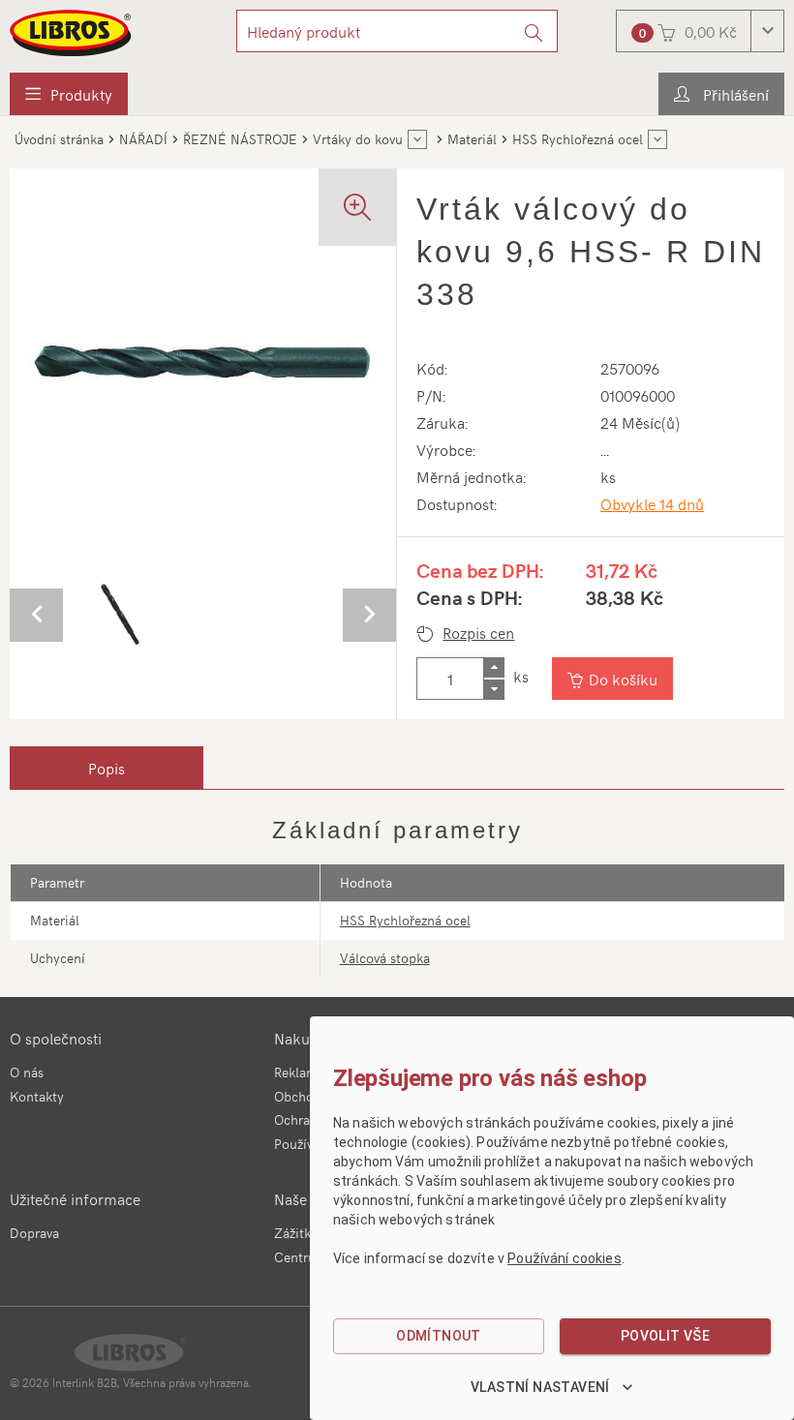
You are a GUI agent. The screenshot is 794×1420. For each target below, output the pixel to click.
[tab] (106, 767)
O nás (27, 1072)
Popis (106, 767)
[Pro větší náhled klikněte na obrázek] (203, 361)
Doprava (34, 1233)
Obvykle (652, 503)
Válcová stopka (385, 958)
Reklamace (306, 1072)
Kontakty (37, 1096)
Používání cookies (564, 1258)
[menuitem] (69, 94)
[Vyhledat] (534, 31)
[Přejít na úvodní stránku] (72, 33)
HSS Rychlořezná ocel (405, 920)
